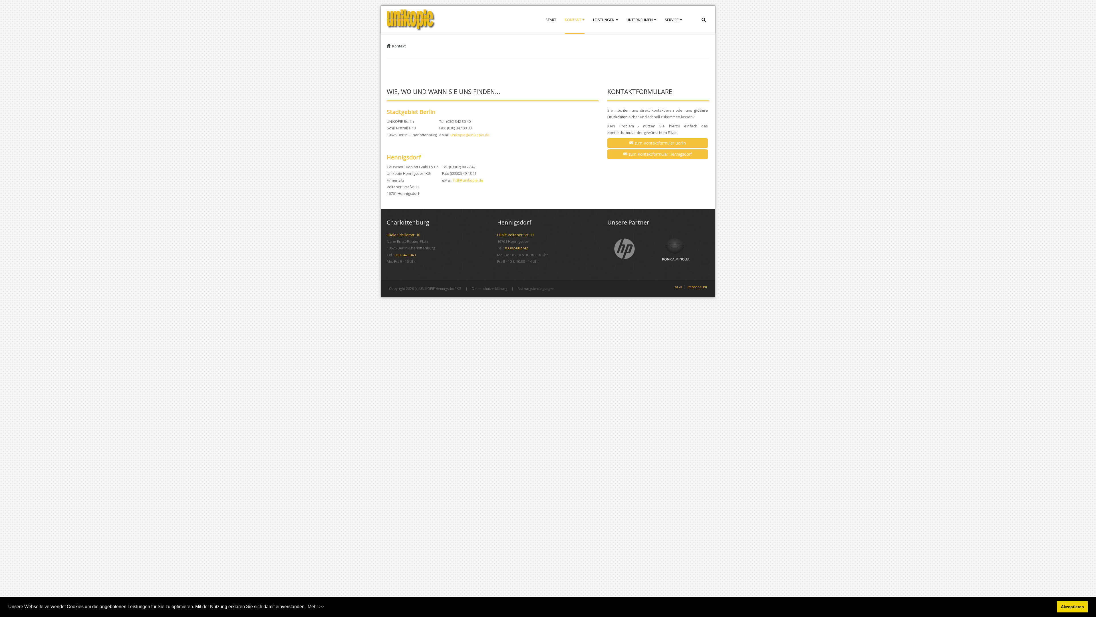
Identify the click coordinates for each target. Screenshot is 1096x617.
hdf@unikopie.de (468, 180)
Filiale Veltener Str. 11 (515, 234)
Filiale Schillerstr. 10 (403, 234)
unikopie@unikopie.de (469, 134)
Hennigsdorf (404, 157)
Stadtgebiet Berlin (411, 112)
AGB (678, 286)
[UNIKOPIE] (411, 19)
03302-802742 (516, 248)
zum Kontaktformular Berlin (659, 143)
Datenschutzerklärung (489, 288)
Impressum (697, 286)
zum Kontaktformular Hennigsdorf (659, 154)
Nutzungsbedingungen (536, 288)
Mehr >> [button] (316, 606)
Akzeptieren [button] (1072, 606)
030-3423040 (405, 254)
